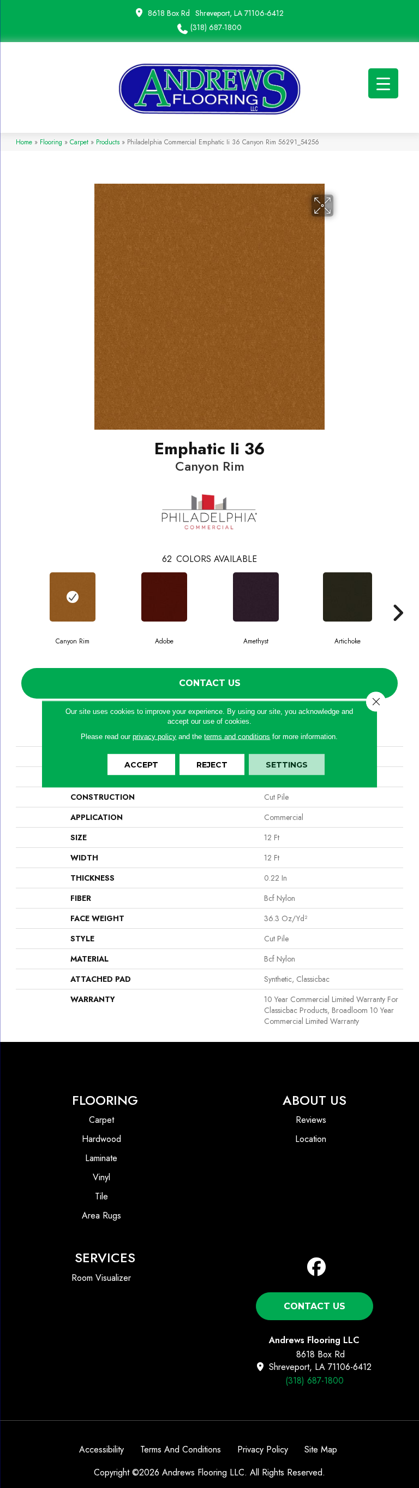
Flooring (51, 142)
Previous (21, 596)
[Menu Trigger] (383, 83)
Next (398, 596)
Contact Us (210, 683)
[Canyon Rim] (72, 597)
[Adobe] (164, 597)
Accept (141, 765)
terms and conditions (237, 737)
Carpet (79, 142)
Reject (212, 765)
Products (107, 142)
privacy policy (154, 737)
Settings (287, 765)
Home (24, 142)
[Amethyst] (256, 597)
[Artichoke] (347, 597)
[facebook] (316, 1267)
